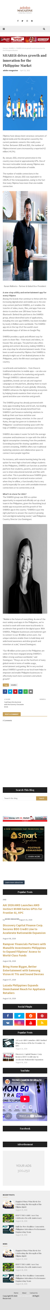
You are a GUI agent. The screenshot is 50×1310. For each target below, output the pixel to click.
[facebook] (18, 21)
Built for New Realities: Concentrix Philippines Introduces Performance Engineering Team (31, 1229)
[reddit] (31, 1016)
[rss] (42, 1023)
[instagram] (27, 21)
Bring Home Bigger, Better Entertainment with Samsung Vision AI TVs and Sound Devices (23, 970)
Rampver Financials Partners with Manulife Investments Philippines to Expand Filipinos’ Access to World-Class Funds (24, 949)
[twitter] (22, 21)
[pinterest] (31, 21)
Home (5, 48)
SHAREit (11, 48)
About (24, 1293)
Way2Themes (23, 1304)
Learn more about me (14, 882)
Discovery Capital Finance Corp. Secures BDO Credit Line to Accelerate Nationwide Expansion (24, 929)
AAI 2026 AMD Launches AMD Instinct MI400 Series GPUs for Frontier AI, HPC (22, 909)
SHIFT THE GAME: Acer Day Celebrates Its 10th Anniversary (29, 1216)
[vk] (8, 1023)
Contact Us (34, 1293)
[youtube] (31, 1023)
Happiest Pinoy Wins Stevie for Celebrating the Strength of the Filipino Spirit (29, 1204)
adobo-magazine (10, 70)
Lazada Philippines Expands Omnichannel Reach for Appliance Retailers (24, 989)
